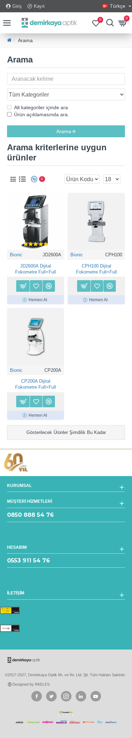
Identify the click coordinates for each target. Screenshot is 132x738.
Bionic (16, 254)
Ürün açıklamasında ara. (41, 114)
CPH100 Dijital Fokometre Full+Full (96, 269)
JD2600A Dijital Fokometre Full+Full (35, 269)
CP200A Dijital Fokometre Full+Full (35, 384)
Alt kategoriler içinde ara (41, 107)
